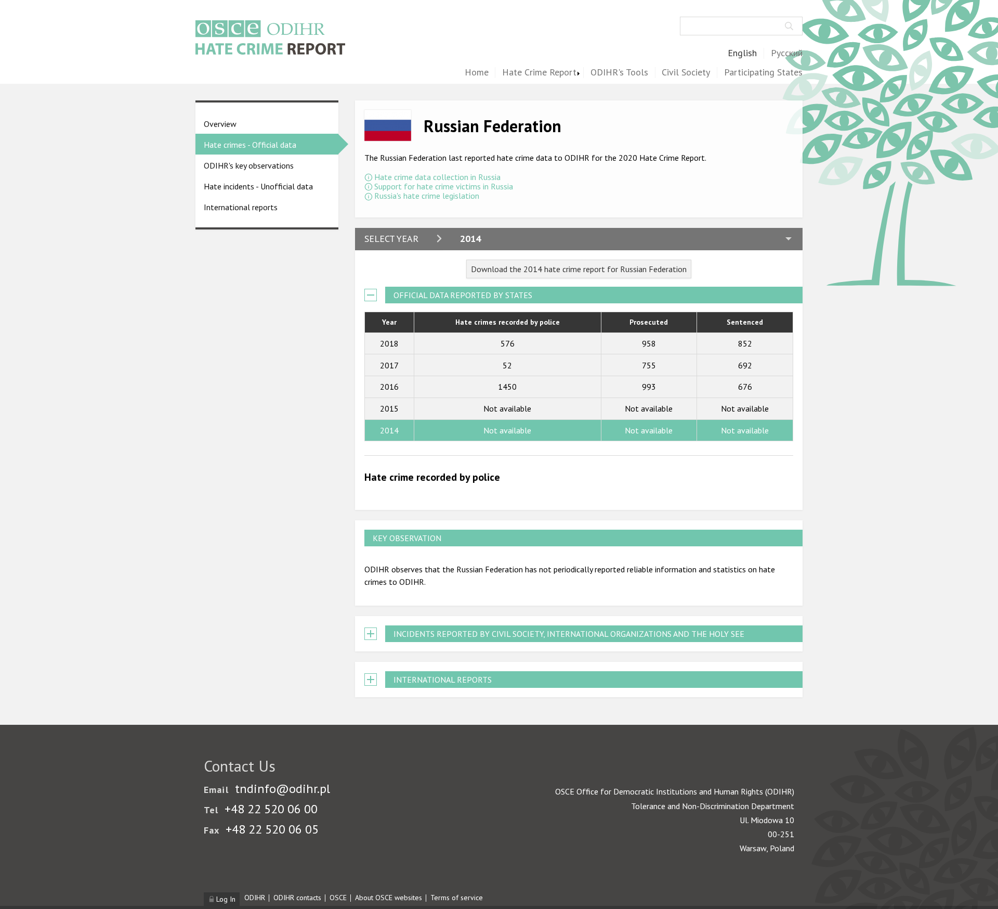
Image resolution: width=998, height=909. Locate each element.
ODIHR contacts (297, 897)
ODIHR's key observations (249, 165)
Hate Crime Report (539, 72)
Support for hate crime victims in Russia (443, 186)
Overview (220, 124)
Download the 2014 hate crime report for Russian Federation (579, 269)
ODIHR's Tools (619, 72)
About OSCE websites (388, 897)
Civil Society (686, 72)
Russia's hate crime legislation (426, 195)
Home (477, 72)
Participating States (763, 72)
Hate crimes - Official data (250, 144)
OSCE (338, 897)
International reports (241, 207)
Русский (787, 53)
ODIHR (254, 897)
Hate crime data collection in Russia (437, 177)
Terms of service (456, 897)
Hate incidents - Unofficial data (258, 186)
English (742, 53)
